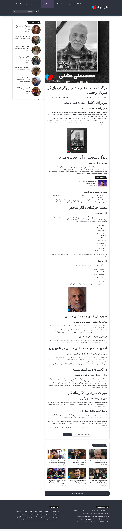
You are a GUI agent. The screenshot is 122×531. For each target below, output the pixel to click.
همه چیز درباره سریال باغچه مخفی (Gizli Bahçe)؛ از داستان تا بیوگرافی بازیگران (56, 482)
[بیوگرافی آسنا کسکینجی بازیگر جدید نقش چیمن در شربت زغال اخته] (36, 29)
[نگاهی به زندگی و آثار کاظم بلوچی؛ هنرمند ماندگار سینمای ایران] (98, 454)
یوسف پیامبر (100, 233)
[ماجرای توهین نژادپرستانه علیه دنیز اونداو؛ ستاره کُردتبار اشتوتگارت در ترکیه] (98, 473)
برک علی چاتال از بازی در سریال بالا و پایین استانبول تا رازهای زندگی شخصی (23, 79)
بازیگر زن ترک (32, 514)
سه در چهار (101, 225)
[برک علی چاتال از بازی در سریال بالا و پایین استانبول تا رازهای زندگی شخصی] (36, 81)
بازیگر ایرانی (19, 511)
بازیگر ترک (56, 514)
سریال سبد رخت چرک (37, 519)
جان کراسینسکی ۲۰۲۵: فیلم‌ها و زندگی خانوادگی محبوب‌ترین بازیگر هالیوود (57, 462)
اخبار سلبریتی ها (71, 3)
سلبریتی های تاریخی (59, 3)
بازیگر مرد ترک (56, 517)
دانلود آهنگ (18, 3)
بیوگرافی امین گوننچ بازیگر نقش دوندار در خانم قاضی (97, 516)
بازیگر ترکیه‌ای (49, 514)
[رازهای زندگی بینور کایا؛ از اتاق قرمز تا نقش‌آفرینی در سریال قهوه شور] (36, 91)
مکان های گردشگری (35, 3)
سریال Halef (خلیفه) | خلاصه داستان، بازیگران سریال (97, 519)
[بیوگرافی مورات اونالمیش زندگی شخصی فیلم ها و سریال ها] (77, 473)
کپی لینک (67, 434)
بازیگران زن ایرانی (38, 511)
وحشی (71, 357)
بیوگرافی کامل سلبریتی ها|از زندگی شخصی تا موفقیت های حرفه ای (94, 510)
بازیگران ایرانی (56, 511)
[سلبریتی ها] (97, 7)
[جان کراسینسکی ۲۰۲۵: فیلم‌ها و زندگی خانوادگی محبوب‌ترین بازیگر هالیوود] (56, 454)
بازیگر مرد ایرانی (23, 514)
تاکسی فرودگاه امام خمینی (38, 99)
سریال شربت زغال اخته (25, 519)
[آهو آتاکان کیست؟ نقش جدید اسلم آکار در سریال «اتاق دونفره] (77, 454)
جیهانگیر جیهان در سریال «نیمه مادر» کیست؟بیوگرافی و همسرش (23, 58)
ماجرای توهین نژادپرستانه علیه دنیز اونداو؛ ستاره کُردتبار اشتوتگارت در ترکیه (98, 482)
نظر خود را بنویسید (77, 493)
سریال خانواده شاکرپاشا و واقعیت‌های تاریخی (99, 513)
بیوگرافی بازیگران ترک (33, 517)
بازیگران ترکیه (47, 511)
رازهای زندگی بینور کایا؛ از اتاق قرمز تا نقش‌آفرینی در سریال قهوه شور (23, 89)
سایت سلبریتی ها (55, 519)
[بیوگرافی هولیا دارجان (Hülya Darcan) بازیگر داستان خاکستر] (36, 50)
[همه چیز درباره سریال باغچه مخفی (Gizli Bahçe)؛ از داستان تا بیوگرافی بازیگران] (56, 473)
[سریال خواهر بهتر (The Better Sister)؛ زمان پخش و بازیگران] (36, 40)
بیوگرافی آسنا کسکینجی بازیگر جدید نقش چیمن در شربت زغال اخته (22, 27)
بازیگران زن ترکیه (28, 511)
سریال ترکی (46, 519)
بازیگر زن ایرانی (40, 514)
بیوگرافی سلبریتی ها (47, 3)
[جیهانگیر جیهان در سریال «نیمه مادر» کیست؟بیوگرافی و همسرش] (36, 60)
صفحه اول (79, 3)
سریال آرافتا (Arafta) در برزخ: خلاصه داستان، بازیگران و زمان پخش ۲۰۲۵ (93, 521)
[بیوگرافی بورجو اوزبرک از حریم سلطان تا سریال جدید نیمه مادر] (36, 71)
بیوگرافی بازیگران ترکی (21, 517)
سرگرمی (25, 3)
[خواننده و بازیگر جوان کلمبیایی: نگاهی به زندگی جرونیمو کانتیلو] (102, 183)
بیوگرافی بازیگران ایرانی (45, 517)
